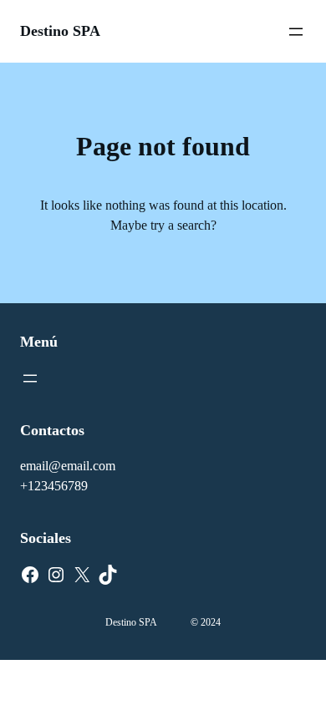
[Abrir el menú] (296, 32)
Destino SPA (60, 31)
